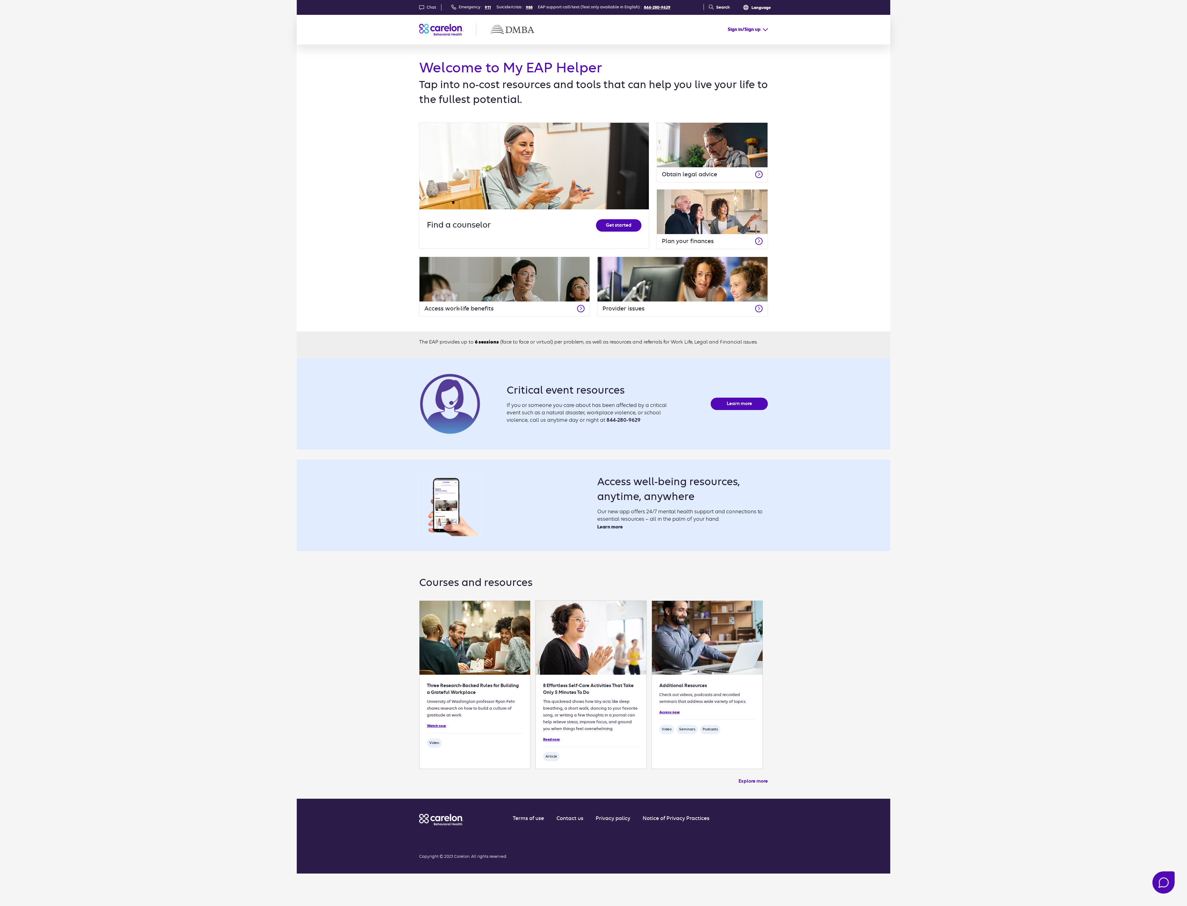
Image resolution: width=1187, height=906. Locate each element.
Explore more (753, 781)
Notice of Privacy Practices (676, 819)
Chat (431, 7)
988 (529, 7)
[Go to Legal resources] (759, 174)
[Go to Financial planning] (759, 241)
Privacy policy (613, 819)
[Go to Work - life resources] (581, 308)
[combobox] (748, 30)
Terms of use (528, 819)
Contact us (569, 819)
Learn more (739, 403)
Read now (551, 739)
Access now (669, 712)
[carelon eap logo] (441, 819)
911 (488, 7)
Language (761, 8)
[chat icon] (1163, 882)
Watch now (436, 726)
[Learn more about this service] (759, 308)
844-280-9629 (657, 7)
